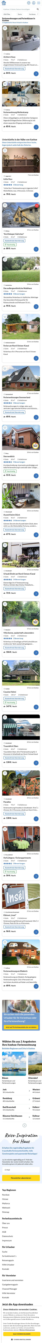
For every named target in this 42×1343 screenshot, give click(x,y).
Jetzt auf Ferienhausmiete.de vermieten (21, 1027)
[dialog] (22, 1324)
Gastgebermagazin (10, 1284)
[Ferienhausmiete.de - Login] (34, 3)
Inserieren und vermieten (12, 1280)
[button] (39, 3)
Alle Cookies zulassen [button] (21, 1334)
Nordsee (5, 1195)
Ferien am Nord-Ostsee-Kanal (16, 346)
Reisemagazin (8, 1260)
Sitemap (5, 1212)
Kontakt (5, 1269)
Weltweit (6, 1207)
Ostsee (5, 1199)
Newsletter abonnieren (21, 1178)
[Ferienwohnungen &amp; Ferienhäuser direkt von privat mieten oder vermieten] (3, 3)
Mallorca (6, 1203)
